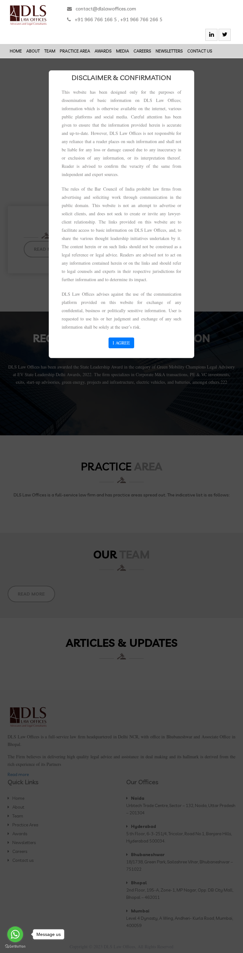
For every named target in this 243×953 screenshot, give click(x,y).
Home (16, 51)
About (33, 51)
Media (122, 51)
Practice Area (75, 51)
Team (49, 51)
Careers (142, 51)
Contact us (199, 51)
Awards (103, 51)
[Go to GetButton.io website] (15, 946)
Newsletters (169, 51)
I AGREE (121, 343)
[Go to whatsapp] (15, 934)
